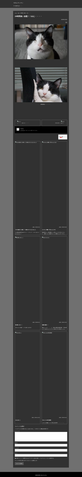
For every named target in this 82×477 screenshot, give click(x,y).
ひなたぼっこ (18, 420)
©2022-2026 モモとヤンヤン (41, 475)
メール (17, 448)
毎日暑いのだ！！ (18, 324)
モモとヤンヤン (18, 3)
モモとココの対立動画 (46, 420)
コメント (17, 431)
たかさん (22, 128)
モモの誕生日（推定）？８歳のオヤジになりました (25, 229)
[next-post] (27, 123)
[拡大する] (65, 68)
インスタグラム (22, 130)
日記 (66, 22)
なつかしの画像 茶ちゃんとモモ (49, 229)
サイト (16, 453)
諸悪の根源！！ (45, 324)
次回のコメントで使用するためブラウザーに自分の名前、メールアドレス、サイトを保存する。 (35, 458)
